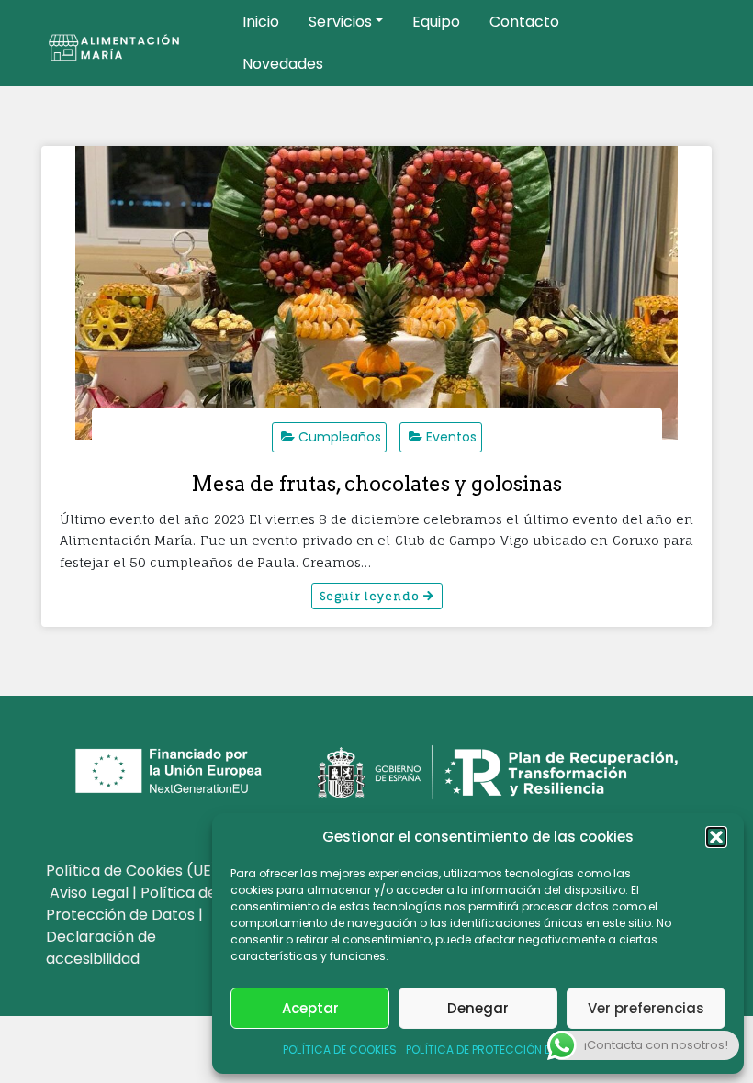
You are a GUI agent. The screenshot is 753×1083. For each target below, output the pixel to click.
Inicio (260, 21)
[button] (716, 837)
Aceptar (310, 1008)
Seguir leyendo (371, 596)
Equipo (436, 21)
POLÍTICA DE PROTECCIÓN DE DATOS (501, 1049)
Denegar (478, 1008)
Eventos (451, 437)
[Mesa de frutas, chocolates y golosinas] (376, 293)
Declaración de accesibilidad (101, 947)
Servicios (340, 21)
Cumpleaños (339, 437)
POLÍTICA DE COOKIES (340, 1049)
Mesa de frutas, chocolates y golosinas (376, 484)
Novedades (282, 63)
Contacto (524, 21)
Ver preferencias (646, 1008)
